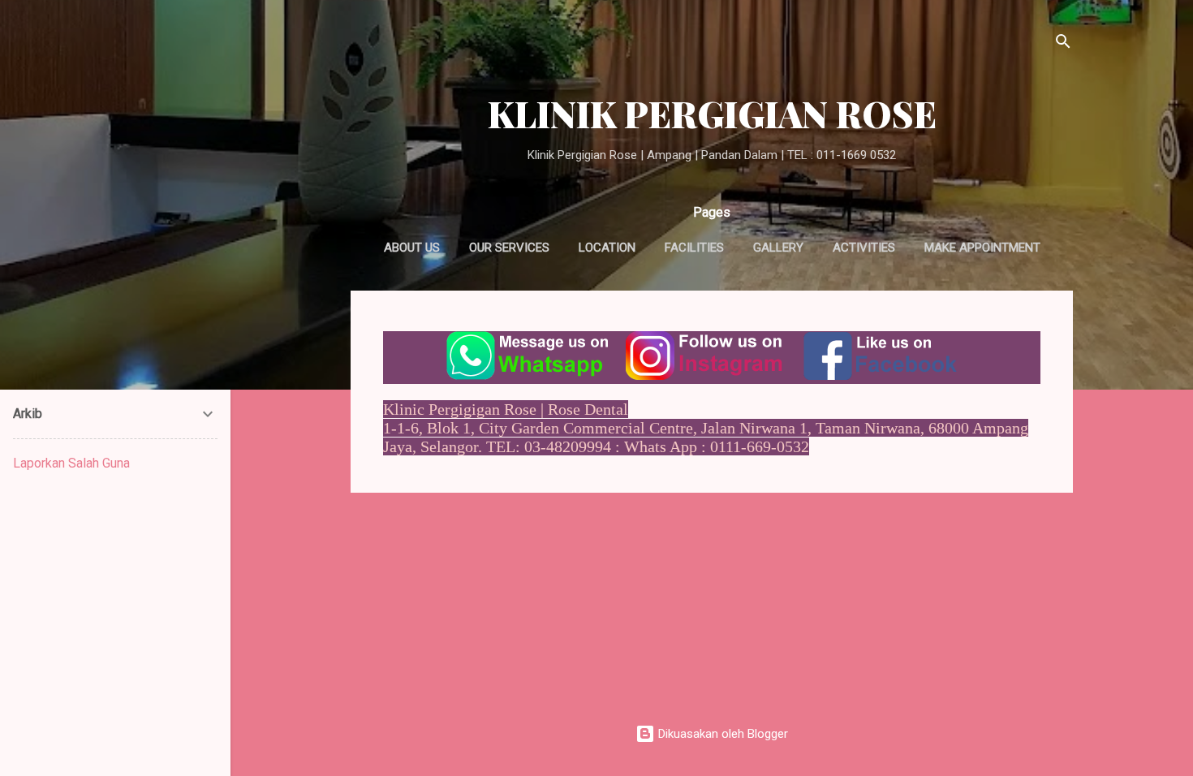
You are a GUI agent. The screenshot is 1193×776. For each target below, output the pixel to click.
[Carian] (1063, 44)
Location (607, 247)
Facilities (694, 247)
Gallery (778, 247)
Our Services (509, 247)
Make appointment (982, 247)
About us (412, 247)
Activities (864, 247)
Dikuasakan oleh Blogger (721, 733)
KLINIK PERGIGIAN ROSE (712, 113)
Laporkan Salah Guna (71, 463)
